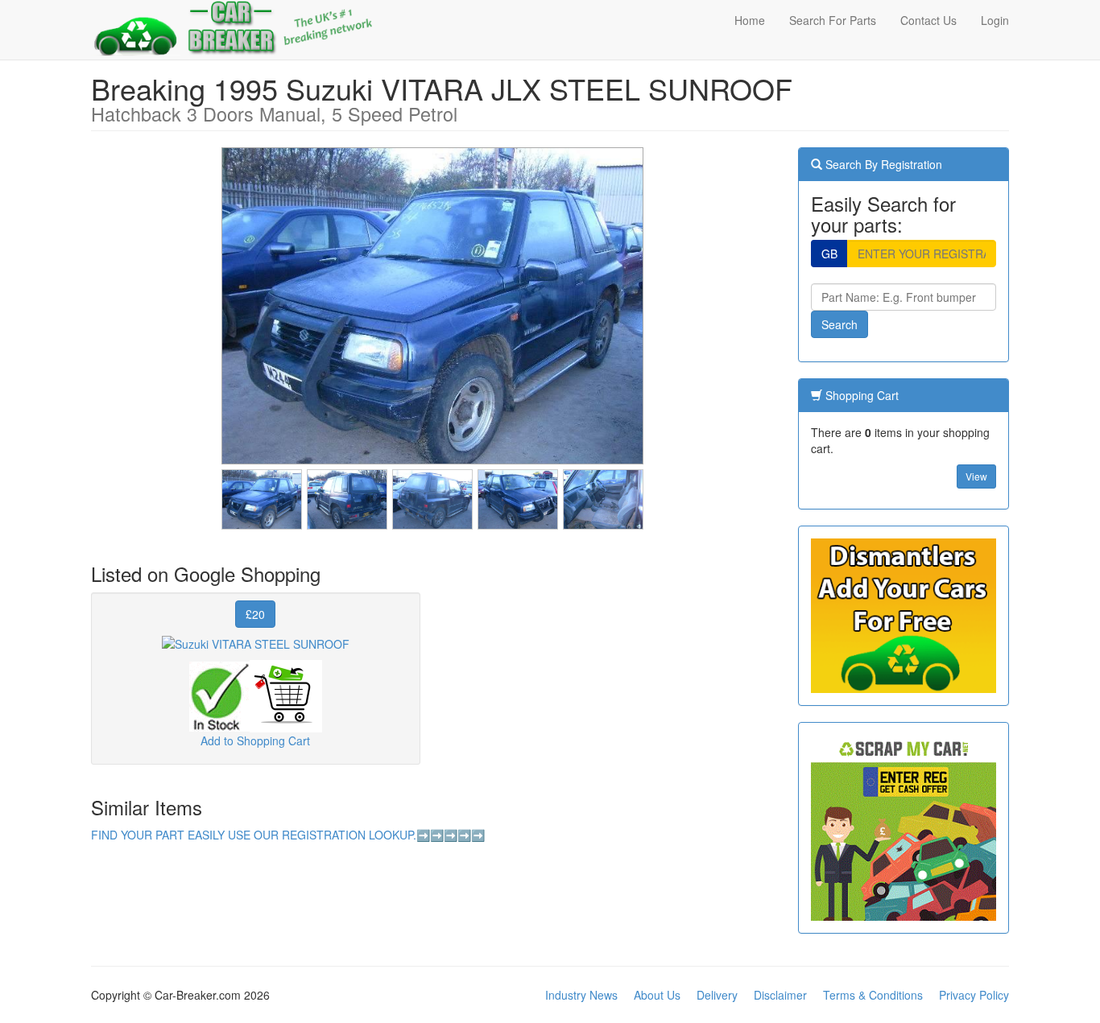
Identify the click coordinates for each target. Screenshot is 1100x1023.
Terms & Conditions (873, 995)
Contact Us (928, 20)
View (976, 476)
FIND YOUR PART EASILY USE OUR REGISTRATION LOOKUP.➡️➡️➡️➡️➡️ (288, 835)
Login (995, 20)
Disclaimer (780, 995)
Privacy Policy (974, 995)
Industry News (581, 995)
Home (749, 20)
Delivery (717, 995)
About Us (657, 995)
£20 (255, 614)
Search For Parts (832, 20)
